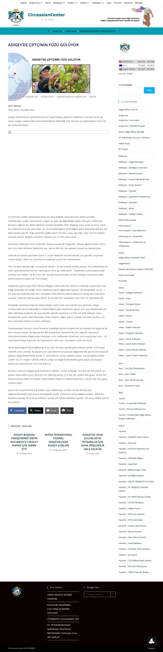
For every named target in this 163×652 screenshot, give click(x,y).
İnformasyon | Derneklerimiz (132, 230)
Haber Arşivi (124, 143)
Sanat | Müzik (125, 315)
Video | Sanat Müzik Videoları (132, 349)
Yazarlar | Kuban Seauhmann (132, 525)
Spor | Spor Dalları (127, 374)
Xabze (23, 2)
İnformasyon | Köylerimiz (131, 236)
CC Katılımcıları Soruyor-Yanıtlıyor (134, 137)
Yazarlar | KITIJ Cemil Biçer (131, 519)
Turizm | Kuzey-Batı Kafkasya (132, 403)
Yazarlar (128, 2)
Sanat (83, 2)
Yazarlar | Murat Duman (130, 531)
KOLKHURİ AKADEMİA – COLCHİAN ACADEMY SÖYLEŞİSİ (59, 608)
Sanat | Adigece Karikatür (131, 292)
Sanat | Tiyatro (126, 321)
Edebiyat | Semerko (128, 202)
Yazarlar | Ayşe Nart (128, 464)
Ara (149, 90)
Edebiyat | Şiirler (126, 208)
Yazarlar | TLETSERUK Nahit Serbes (135, 560)
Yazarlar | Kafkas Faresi (129, 508)
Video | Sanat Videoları (129, 339)
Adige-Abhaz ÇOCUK (128, 109)
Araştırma (34, 2)
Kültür (71, 2)
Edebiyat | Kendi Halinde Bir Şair (134, 179)
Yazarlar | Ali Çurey (127, 442)
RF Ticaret (123, 149)
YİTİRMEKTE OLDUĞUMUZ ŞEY (63, 618)
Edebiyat (57, 2)
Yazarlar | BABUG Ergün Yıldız (132, 469)
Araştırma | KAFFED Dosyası (132, 125)
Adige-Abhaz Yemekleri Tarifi (132, 257)
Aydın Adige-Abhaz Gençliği (131, 131)
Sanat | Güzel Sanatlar (129, 310)
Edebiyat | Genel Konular (130, 173)
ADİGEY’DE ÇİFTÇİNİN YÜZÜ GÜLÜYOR (97, 31)
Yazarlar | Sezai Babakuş (130, 543)
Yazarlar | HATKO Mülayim (131, 502)
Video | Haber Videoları (130, 327)
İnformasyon (125, 225)
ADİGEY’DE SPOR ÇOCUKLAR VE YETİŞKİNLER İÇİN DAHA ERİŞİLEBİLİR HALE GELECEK (92, 442)
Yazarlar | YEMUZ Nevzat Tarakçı (134, 572)
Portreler (123, 280)
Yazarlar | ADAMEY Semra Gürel (133, 437)
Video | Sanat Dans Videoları (132, 343)
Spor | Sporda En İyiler (129, 385)
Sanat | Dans (125, 298)
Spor (109, 2)
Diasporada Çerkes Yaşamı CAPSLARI (136, 269)
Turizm (117, 2)
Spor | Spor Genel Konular (131, 380)
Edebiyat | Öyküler (127, 190)
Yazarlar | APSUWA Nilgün (131, 458)
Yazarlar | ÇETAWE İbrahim (131, 475)
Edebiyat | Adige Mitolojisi (131, 161)
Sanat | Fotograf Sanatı (130, 304)
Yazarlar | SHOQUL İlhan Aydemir (134, 548)
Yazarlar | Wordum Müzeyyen (133, 566)
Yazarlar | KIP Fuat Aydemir (132, 514)
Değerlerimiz (124, 263)
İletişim (139, 2)
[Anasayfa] (49, 31)
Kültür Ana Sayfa (126, 275)
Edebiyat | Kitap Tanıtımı (130, 185)
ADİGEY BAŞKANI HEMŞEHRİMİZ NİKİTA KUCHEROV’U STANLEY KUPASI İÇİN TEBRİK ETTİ (24, 442)
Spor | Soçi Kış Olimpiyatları (132, 368)
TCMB (129, 73)
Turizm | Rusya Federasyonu (132, 409)
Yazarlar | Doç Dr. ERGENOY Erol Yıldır (136, 481)
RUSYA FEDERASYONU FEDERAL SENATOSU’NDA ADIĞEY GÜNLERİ (58, 440)
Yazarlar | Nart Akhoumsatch (132, 537)
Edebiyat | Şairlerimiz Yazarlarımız (134, 196)
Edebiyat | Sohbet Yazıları (131, 214)
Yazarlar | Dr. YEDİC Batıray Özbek (135, 496)
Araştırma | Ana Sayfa (129, 120)
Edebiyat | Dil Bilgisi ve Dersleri (133, 167)
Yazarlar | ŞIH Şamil (128, 554)
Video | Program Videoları (131, 333)
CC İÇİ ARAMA (125, 85)
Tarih (48, 2)
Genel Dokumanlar (127, 220)
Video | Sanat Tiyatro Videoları (133, 355)
